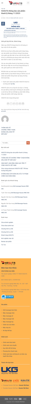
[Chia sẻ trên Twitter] (14, 103)
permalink (3, 111)
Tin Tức (3, 8)
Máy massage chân (8, 313)
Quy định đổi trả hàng (9, 348)
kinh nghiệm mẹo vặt (7, 238)
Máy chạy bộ (6, 327)
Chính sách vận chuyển (10, 345)
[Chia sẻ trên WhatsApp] (8, 103)
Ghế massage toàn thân (10, 310)
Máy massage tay (8, 322)
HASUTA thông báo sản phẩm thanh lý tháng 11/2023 (14, 153)
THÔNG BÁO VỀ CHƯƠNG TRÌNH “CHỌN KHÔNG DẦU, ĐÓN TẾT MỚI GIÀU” (15, 159)
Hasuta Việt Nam (24, 385)
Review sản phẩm (6, 241)
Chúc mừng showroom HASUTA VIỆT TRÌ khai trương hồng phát (14, 169)
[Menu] (2, 3)
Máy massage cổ (8, 316)
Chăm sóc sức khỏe (8, 324)
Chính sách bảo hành (9, 342)
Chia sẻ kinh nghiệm (7, 222)
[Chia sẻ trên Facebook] (11, 103)
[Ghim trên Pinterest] (20, 103)
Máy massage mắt (8, 319)
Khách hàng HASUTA (7, 235)
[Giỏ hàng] (28, 3)
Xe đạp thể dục (7, 330)
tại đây (13, 84)
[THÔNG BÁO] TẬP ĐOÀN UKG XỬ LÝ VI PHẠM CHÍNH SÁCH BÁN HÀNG (14, 175)
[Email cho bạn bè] (17, 103)
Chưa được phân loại (7, 225)
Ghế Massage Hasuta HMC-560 (20, 193)
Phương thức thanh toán (10, 351)
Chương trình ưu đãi (7, 229)
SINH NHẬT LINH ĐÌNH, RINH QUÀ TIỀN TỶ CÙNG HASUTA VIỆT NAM (13, 164)
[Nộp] (28, 142)
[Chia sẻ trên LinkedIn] (23, 103)
